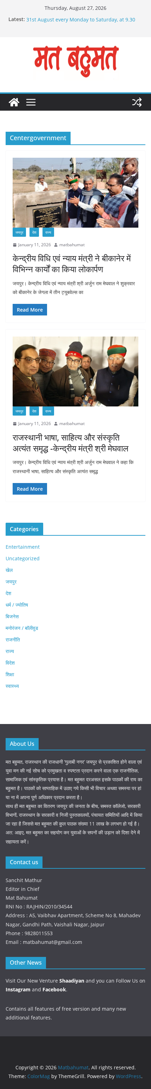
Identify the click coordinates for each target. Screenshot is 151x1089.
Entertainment (23, 546)
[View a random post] (137, 102)
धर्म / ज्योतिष (17, 604)
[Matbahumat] (14, 102)
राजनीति (13, 639)
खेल (9, 570)
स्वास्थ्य (12, 686)
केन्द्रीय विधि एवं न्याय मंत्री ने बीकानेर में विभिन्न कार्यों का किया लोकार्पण (72, 263)
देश (34, 232)
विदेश (10, 662)
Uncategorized (23, 558)
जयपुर (19, 232)
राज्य (48, 232)
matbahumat (72, 245)
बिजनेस (12, 616)
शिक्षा (10, 674)
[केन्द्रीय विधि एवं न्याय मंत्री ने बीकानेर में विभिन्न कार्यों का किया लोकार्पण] (75, 193)
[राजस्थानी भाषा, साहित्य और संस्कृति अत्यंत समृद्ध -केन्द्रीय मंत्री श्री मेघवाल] (75, 371)
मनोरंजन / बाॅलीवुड (22, 628)
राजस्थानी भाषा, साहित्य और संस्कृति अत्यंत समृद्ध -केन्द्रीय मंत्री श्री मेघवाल (71, 442)
